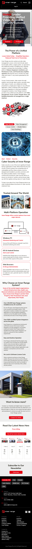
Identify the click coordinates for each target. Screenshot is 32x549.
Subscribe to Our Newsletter (6, 533)
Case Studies (5, 525)
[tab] (9, 124)
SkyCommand (20, 522)
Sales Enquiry (5, 536)
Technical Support (6, 538)
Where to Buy (5, 539)
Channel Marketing (22, 523)
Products (4, 519)
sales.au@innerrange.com (10, 505)
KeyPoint (19, 519)
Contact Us (5, 531)
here (9, 186)
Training (19, 520)
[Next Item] (26, 202)
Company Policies (6, 523)
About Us (4, 522)
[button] (19, 107)
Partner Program (21, 525)
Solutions (4, 520)
